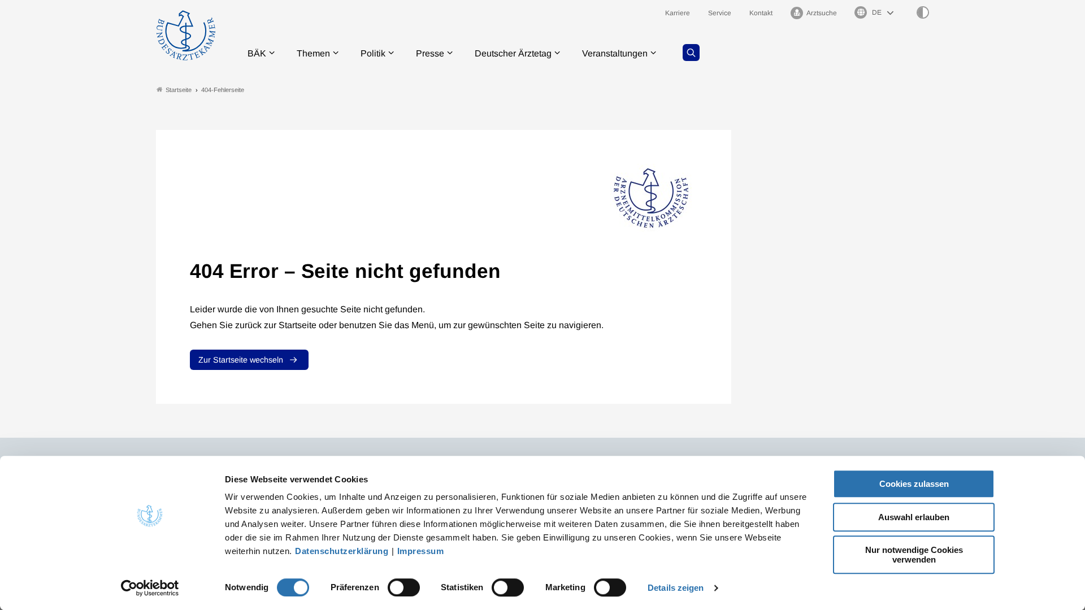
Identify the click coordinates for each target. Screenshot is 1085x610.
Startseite (179, 89)
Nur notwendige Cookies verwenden (914, 554)
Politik (373, 53)
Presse (430, 53)
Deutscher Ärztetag (513, 53)
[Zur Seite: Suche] (691, 52)
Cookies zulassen (914, 484)
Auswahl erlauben (913, 517)
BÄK (257, 53)
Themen (313, 53)
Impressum (420, 551)
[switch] (404, 587)
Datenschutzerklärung (341, 551)
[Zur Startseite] (186, 35)
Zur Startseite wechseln (240, 359)
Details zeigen (676, 587)
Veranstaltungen (615, 53)
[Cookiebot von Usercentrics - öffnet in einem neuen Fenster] (150, 588)
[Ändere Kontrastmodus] (923, 12)
